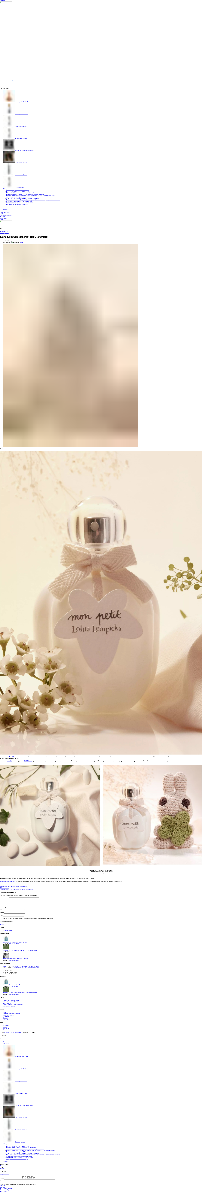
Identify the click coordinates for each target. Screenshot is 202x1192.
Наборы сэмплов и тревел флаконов (13, 1004)
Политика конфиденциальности (11, 1013)
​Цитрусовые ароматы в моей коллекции (17, 204)
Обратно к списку (5, 888)
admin (4, 966)
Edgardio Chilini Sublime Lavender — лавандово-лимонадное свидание (25, 194)
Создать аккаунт (4, 1174)
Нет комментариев (14, 943)
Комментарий (4, 907)
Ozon (4, 1030)
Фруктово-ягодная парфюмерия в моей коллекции (19, 202)
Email (2, 912)
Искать (2, 1035)
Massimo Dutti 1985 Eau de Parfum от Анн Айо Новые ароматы (20, 950)
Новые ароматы (4, 233)
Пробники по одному (9, 1006)
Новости (5, 1012)
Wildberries (6, 1028)
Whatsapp (2, 0)
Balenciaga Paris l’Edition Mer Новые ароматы (15, 942)
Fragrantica (6, 1025)
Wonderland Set (7, 1003)
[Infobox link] (1, 229)
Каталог (5, 1018)
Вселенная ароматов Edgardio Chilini (16, 197)
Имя (1, 909)
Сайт (1, 915)
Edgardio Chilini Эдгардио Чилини (13, 1032)
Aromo (5, 1027)
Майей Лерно (28, 761)
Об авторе (6, 1016)
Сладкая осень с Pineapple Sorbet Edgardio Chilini (19, 201)
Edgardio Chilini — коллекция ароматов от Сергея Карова (21, 192)
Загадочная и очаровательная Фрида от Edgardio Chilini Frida (22, 198)
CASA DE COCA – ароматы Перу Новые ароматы (25, 966)
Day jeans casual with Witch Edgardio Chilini (17, 191)
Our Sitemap (6, 1019)
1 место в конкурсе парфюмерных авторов (17, 190)
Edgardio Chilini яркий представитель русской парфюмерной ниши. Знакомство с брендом (30, 195)
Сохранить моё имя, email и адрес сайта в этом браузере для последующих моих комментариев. (27, 918)
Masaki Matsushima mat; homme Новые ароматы (15, 958)
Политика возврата (8, 1015)
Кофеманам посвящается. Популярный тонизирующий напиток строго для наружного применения (33, 200)
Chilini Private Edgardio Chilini (11, 1000)
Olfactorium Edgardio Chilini (10, 1001)
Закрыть (2, 924)
